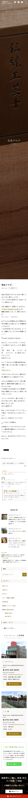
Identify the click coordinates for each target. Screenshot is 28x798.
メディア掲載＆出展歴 (8, 598)
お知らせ (4, 594)
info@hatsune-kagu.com (15, 674)
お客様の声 (5, 602)
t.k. (13, 493)
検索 (24, 574)
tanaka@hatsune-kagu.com (16, 724)
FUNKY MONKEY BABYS (11, 309)
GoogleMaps (15, 684)
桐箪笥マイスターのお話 (9, 606)
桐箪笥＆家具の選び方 (8, 609)
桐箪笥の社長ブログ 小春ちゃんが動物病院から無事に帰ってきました (14, 560)
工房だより (5, 590)
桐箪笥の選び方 (9, 613)
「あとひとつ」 (6, 370)
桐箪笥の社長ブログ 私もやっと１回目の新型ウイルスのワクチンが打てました (13, 554)
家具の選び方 (8, 616)
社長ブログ (12, 288)
